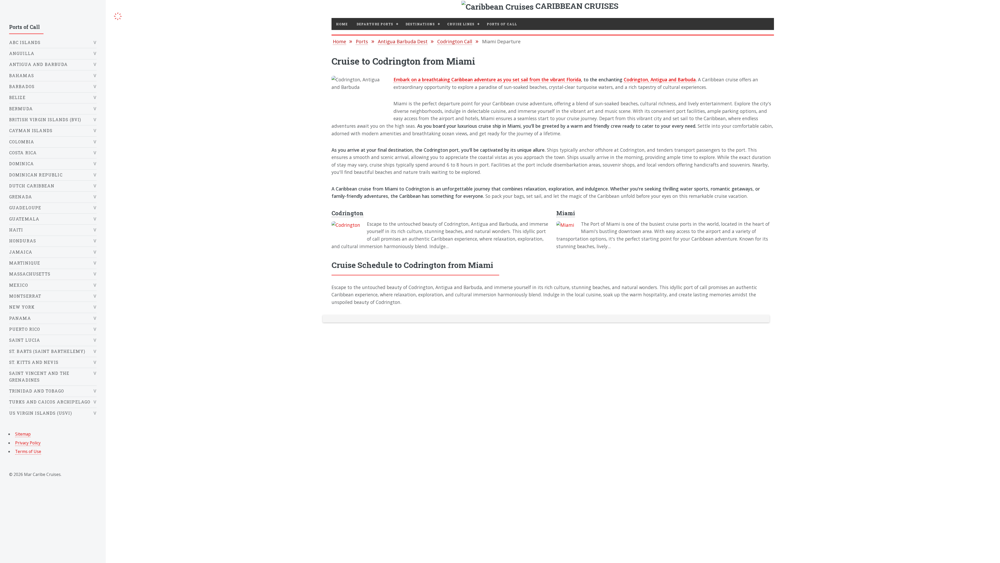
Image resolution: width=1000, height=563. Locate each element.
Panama (20, 318)
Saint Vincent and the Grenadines (39, 377)
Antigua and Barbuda (38, 64)
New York (22, 307)
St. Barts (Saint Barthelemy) (47, 351)
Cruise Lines (460, 24)
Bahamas (21, 75)
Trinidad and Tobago (36, 391)
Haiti (16, 229)
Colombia (21, 141)
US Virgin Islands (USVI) (40, 413)
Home (342, 24)
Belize (17, 97)
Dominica (21, 163)
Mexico (18, 285)
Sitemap (23, 434)
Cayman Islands (30, 130)
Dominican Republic (36, 175)
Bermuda (21, 108)
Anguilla (21, 53)
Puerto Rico (24, 329)
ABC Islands (25, 42)
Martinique (24, 263)
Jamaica (20, 252)
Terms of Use (28, 451)
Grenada (20, 196)
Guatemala (24, 219)
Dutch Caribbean (32, 185)
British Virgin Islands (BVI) (45, 119)
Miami (565, 213)
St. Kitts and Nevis (33, 362)
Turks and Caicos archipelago (50, 402)
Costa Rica (23, 152)
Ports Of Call (502, 24)
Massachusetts (29, 274)
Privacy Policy (28, 443)
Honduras (22, 240)
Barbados (21, 86)
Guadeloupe (25, 207)
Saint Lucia (24, 340)
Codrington (348, 213)
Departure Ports (375, 24)
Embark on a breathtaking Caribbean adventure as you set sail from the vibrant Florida (487, 79)
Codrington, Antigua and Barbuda (660, 79)
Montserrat (25, 296)
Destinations (420, 24)
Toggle (118, 15)
